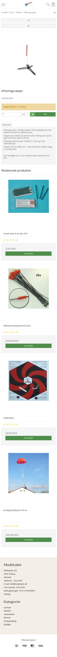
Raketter (7, 611)
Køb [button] (45, 114)
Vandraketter (9, 614)
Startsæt (7, 608)
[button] (28, 20)
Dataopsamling (10, 621)
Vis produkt (28, 254)
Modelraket (29, 639)
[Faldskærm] (28, 387)
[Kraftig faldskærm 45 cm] (28, 480)
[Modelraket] (28, 4)
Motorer (7, 618)
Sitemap (7, 594)
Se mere (7, 624)
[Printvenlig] (55, 12)
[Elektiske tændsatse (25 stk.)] (28, 295)
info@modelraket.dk (18, 584)
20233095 (18, 581)
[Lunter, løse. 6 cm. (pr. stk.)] (28, 203)
